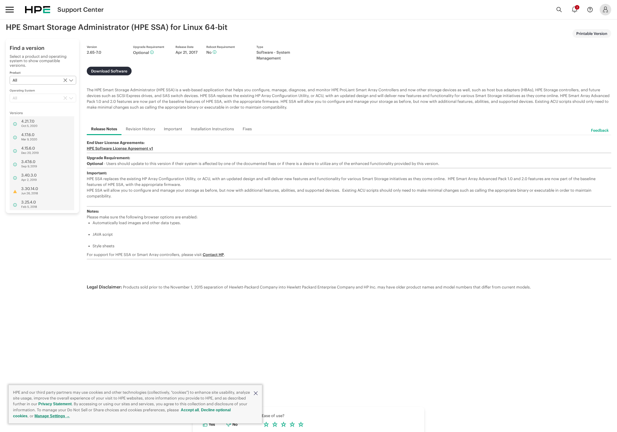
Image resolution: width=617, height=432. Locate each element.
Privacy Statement (55, 404)
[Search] (559, 9)
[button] (256, 393)
